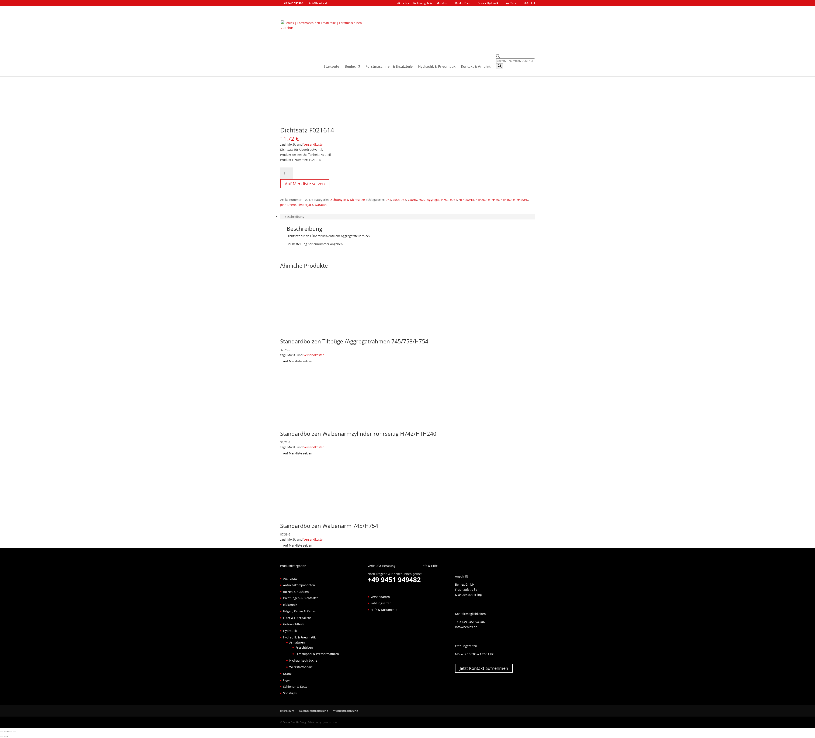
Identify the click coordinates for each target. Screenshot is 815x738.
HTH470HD (520, 200)
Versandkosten (314, 144)
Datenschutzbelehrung (313, 711)
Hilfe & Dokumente (384, 610)
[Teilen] (10, 731)
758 (403, 200)
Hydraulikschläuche (303, 660)
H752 (444, 200)
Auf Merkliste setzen (305, 184)
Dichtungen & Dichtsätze (347, 200)
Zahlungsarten (381, 603)
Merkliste (442, 3)
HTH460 (505, 200)
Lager (287, 680)
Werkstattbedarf (300, 667)
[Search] (499, 66)
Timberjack (305, 205)
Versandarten (380, 597)
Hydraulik (290, 631)
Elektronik (290, 605)
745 (388, 200)
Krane (287, 674)
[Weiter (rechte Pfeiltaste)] (6, 736)
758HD (412, 200)
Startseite (331, 67)
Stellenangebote (423, 3)
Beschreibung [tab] (294, 217)
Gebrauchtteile (293, 624)
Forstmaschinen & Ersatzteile (389, 67)
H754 (453, 200)
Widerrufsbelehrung (345, 711)
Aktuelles (403, 3)
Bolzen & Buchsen (296, 592)
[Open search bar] (515, 56)
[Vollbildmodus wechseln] (6, 731)
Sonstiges (290, 693)
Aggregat (433, 200)
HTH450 (493, 200)
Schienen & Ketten (296, 687)
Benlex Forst (463, 3)
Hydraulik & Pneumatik (436, 67)
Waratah (321, 205)
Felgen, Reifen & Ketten (299, 611)
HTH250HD (466, 200)
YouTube (511, 3)
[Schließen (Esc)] (14, 731)
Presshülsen (304, 647)
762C (422, 200)
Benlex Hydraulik (488, 3)
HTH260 (480, 200)
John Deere (288, 205)
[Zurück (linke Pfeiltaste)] (1, 736)
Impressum (287, 711)
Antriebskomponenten (299, 585)
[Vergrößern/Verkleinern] (1, 731)
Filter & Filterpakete (297, 618)
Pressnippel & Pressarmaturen (317, 654)
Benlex (350, 67)
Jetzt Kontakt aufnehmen (484, 668)
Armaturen (297, 642)
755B (396, 200)
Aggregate (290, 578)
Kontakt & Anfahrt (475, 67)
